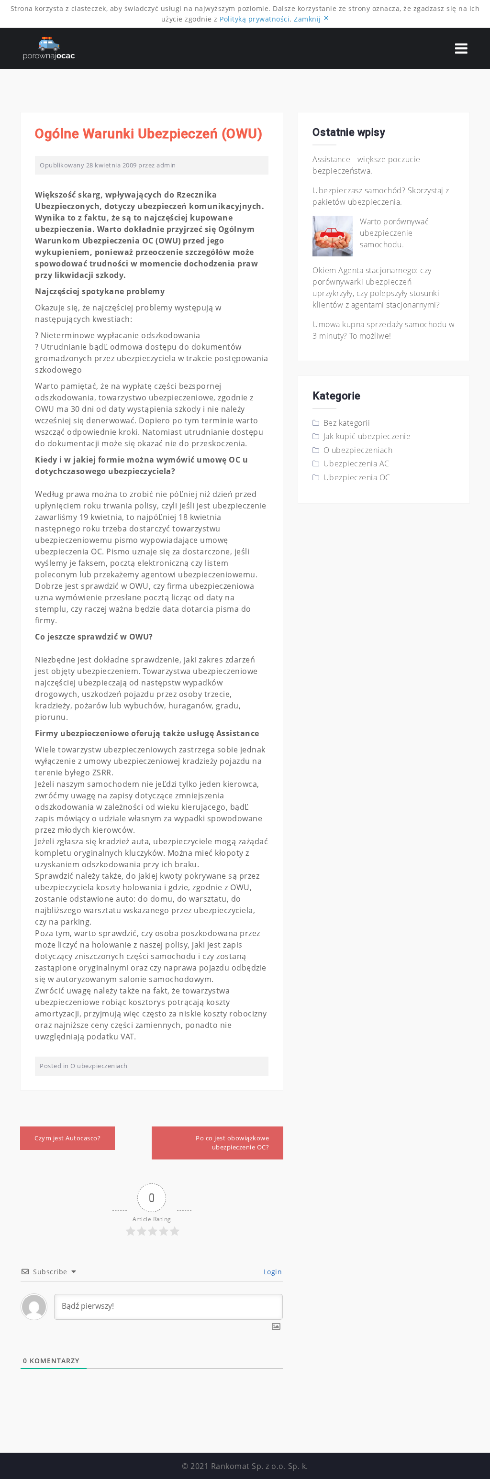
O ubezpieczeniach (99, 1065)
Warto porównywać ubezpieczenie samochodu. (394, 233)
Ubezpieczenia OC (356, 477)
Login (271, 1271)
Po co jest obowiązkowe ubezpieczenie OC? (232, 1143)
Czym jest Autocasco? (67, 1138)
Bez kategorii (346, 423)
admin (166, 165)
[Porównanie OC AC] (49, 47)
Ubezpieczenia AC (356, 463)
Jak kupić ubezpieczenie (367, 436)
